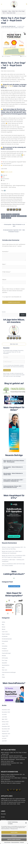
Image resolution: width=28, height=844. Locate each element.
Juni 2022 (4, 717)
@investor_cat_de (8, 172)
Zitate (3, 677)
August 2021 (5, 736)
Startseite (4, 11)
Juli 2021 (4, 738)
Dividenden (4, 636)
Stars (3, 667)
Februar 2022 (5, 721)
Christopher (5, 559)
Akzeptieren (14, 832)
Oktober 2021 (5, 731)
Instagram (7, 27)
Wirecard (8, 217)
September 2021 (6, 733)
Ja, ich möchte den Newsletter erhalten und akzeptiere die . (13, 366)
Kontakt (3, 817)
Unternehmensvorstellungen (9, 672)
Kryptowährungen (6, 653)
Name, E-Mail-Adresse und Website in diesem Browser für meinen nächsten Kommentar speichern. (13, 290)
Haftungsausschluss (14, 828)
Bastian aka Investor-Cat (9, 26)
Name (4, 264)
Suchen (4, 312)
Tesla (3, 217)
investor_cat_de (5, 216)
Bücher (3, 629)
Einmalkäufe (5, 641)
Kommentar (5, 251)
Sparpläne (4, 662)
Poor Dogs (20, 27)
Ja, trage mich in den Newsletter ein (12, 296)
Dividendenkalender (7, 638)
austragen (18, 376)
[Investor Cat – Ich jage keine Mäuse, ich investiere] (14, 4)
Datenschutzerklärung (5, 828)
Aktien (2, 27)
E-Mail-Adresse (6, 272)
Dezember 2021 (6, 726)
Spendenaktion (5, 665)
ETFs (3, 643)
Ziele (3, 674)
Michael (4, 547)
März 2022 (4, 719)
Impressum (22, 842)
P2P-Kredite (5, 658)
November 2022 (6, 712)
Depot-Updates (6, 634)
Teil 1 (6, 86)
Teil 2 (11, 86)
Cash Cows (5, 631)
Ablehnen (14, 836)
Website (4, 279)
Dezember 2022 (6, 709)
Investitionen (14, 27)
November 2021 (6, 728)
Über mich (4, 670)
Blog (10, 11)
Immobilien (4, 646)
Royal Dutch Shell (22, 216)
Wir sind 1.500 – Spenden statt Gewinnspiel (11, 756)
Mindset (4, 655)
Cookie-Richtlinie (7, 842)
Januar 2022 (5, 724)
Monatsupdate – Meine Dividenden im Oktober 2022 (14, 757)
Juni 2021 (4, 740)
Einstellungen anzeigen (14, 839)
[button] (26, 823)
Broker (3, 627)
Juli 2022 (4, 714)
